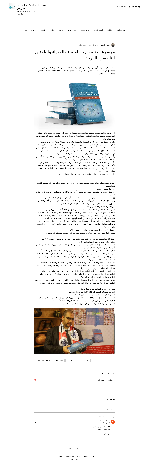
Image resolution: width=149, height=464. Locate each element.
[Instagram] (139, 7)
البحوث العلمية (98, 30)
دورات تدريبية (85, 30)
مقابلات (61, 30)
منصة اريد (86, 360)
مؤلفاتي (109, 30)
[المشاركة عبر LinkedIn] (103, 373)
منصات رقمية (72, 30)
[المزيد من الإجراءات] (35, 45)
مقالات (52, 30)
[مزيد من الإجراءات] (35, 421)
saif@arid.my (121, 7)
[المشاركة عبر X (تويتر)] (108, 373)
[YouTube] (133, 7)
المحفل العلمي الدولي (43, 360)
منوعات (112, 366)
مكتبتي (43, 30)
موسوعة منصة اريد (73, 360)
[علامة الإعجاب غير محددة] (108, 434)
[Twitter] (136, 7)
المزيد (35, 30)
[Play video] (74, 330)
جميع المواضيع (121, 30)
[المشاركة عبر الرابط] (98, 373)
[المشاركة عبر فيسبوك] (114, 373)
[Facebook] (129, 7)
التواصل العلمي (58, 360)
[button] (26, 30)
